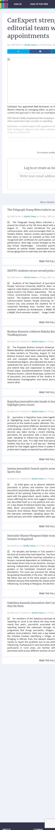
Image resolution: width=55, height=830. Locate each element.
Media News (30, 44)
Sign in (18, 4)
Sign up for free (39, 4)
